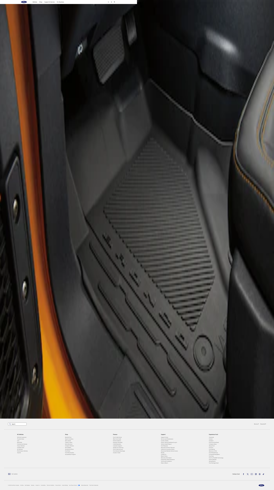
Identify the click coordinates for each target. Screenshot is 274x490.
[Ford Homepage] (261, 485)
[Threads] (260, 474)
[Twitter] (248, 474)
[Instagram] (256, 474)
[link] (22, 485)
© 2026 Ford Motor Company (13, 485)
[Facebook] (244, 474)
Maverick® (263, 424)
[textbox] (17, 424)
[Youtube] (252, 474)
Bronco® (256, 424)
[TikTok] (263, 474)
